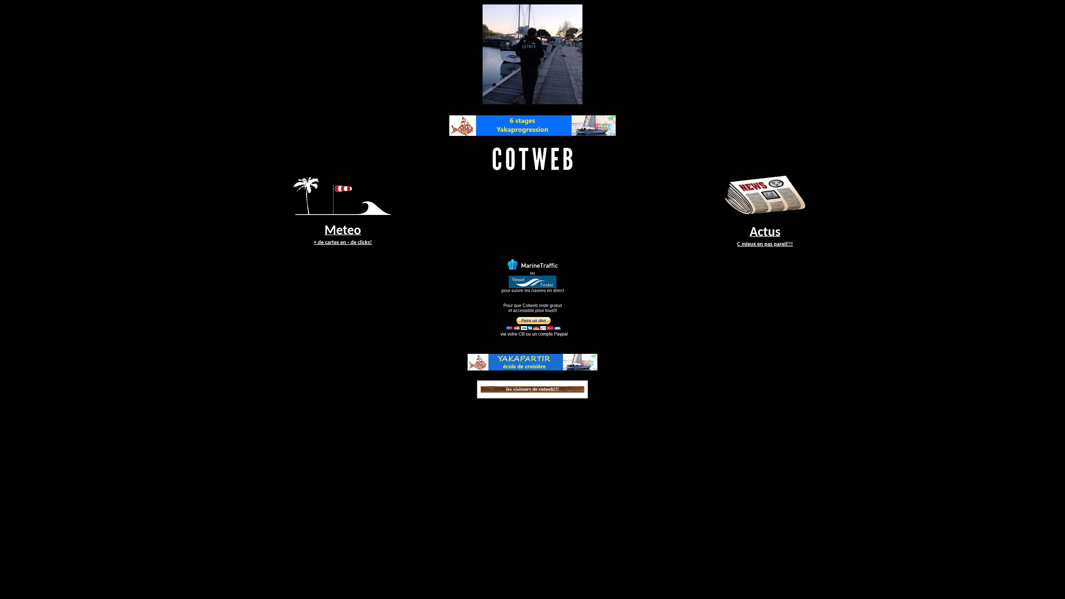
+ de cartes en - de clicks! (343, 242)
